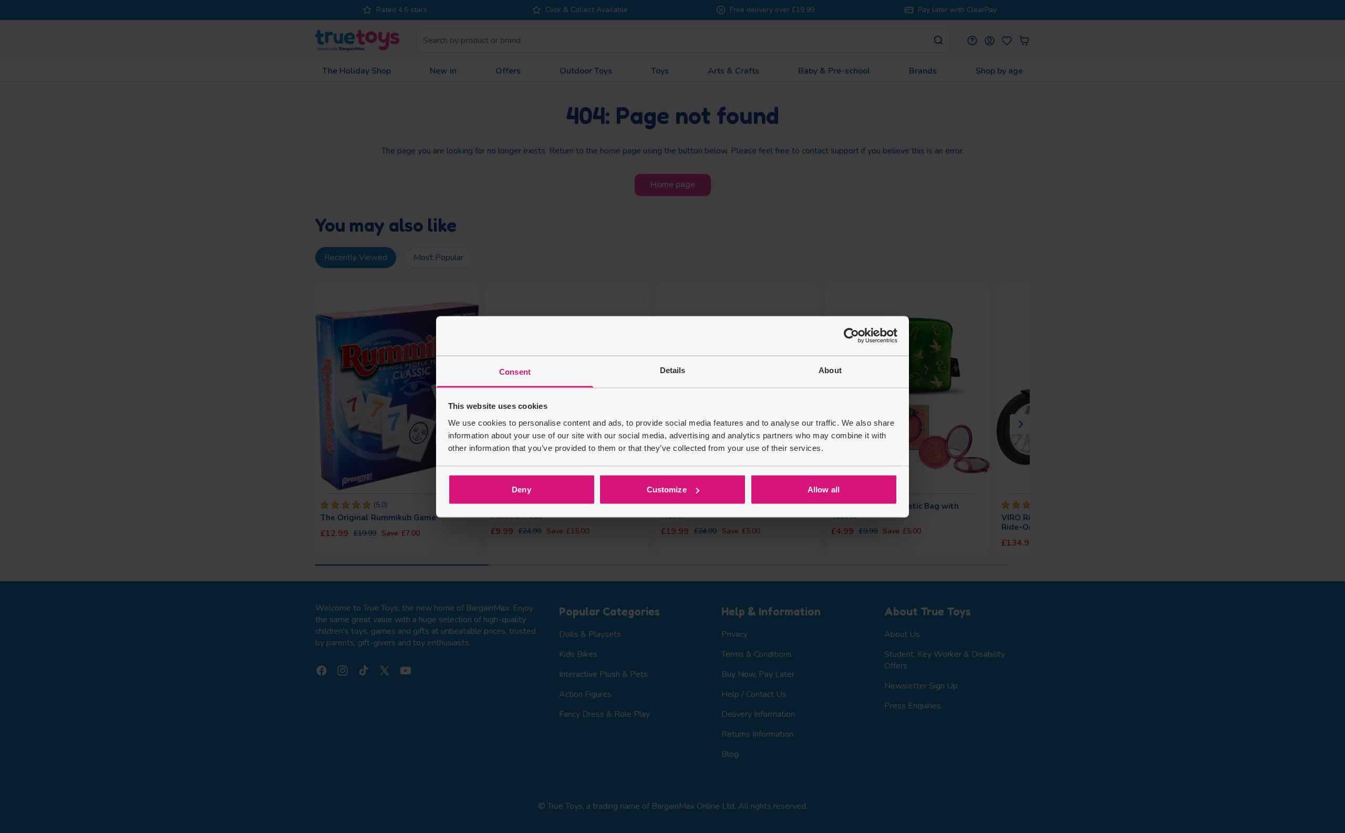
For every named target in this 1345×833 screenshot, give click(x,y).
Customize (667, 489)
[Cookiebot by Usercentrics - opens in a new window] (851, 336)
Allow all (824, 489)
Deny (521, 489)
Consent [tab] (515, 371)
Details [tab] (673, 369)
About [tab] (830, 369)
